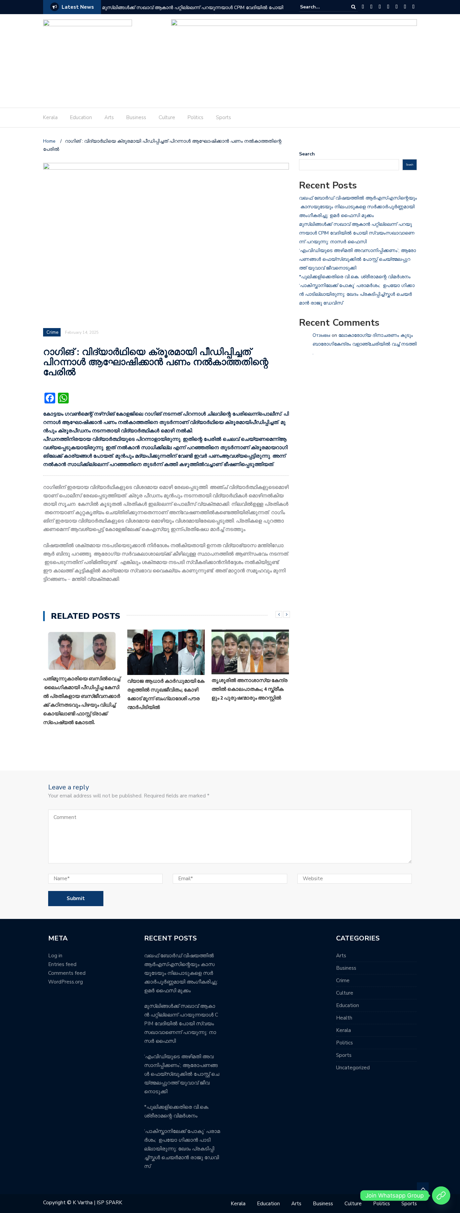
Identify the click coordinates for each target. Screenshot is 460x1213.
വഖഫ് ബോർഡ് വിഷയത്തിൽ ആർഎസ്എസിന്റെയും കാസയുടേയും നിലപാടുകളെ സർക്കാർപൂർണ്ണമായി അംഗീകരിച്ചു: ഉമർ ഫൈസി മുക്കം (358, 207)
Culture (167, 117)
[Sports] (413, 7)
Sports (223, 117)
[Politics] (404, 7)
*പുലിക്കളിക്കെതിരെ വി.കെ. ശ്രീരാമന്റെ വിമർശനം (354, 277)
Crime (52, 332)
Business (136, 117)
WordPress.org (65, 981)
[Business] (388, 7)
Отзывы (321, 335)
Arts (109, 117)
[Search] (353, 6)
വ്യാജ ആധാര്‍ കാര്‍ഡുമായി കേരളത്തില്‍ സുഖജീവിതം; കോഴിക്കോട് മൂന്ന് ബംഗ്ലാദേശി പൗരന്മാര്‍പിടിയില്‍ (165, 694)
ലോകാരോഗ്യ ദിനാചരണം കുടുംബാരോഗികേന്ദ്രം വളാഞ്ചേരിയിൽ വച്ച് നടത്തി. (365, 344)
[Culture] (396, 7)
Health (344, 1017)
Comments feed (67, 973)
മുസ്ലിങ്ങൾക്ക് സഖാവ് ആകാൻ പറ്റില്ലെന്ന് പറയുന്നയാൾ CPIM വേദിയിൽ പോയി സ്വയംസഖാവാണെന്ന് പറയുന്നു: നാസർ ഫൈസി (193, 12)
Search (307, 154)
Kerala (50, 117)
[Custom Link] (441, 1195)
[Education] (371, 7)
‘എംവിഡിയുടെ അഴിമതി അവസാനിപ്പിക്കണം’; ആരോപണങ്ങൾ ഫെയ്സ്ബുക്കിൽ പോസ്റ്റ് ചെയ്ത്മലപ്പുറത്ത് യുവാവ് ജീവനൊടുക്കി (357, 259)
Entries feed (62, 964)
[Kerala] (362, 7)
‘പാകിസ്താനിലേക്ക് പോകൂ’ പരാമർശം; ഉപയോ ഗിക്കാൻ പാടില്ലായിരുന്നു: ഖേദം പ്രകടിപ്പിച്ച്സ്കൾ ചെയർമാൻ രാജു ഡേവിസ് (357, 294)
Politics (195, 117)
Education (81, 117)
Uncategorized (353, 1067)
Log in (55, 955)
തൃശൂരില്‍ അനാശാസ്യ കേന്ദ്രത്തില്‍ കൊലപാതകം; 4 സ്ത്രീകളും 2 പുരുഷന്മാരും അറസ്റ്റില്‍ (249, 689)
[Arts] (379, 7)
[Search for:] (320, 6)
